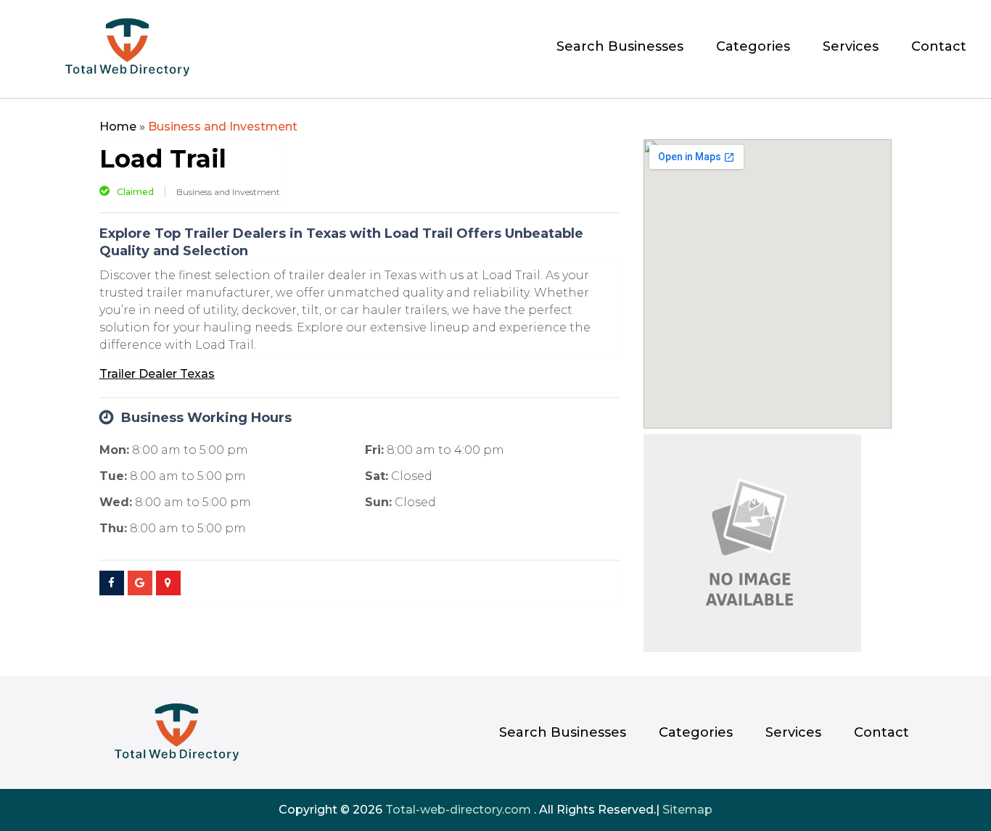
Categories (753, 47)
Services (851, 47)
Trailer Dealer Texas (157, 374)
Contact (938, 47)
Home (117, 126)
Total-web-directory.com (458, 809)
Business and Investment (222, 126)
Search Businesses (619, 47)
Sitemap (687, 809)
